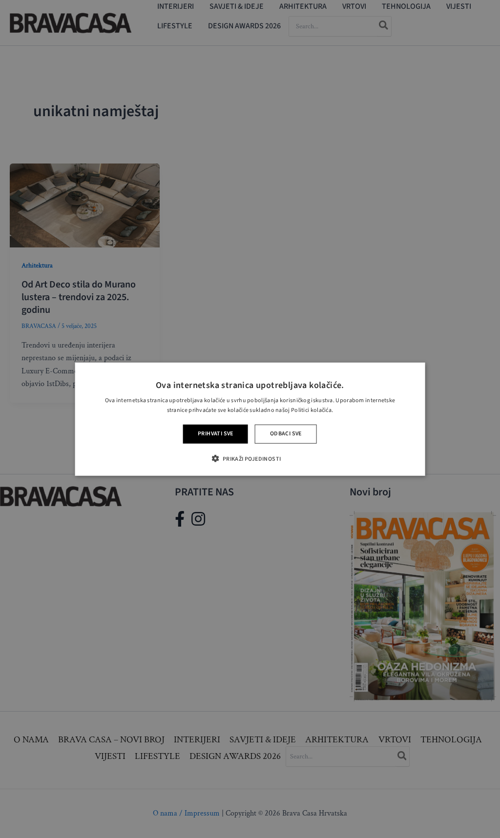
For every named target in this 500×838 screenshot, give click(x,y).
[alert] (250, 419)
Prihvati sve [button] (215, 433)
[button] (250, 458)
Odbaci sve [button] (286, 433)
